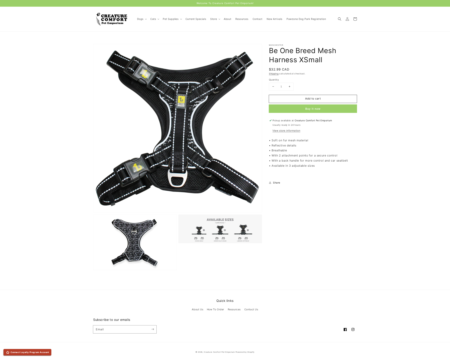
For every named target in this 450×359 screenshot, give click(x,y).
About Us (197, 309)
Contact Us (251, 309)
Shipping (274, 73)
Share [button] (276, 182)
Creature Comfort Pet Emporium (219, 352)
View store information (286, 130)
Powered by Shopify (245, 352)
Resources (234, 309)
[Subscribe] (152, 329)
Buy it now (312, 108)
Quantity (274, 79)
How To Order (215, 309)
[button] (339, 19)
